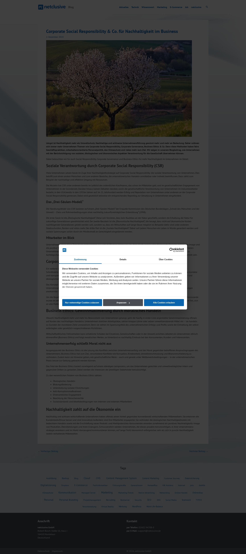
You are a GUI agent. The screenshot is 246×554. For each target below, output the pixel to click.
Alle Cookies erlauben (164, 302)
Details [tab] (123, 259)
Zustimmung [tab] (80, 259)
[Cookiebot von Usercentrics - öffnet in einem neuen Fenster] (171, 250)
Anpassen (121, 302)
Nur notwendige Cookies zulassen (82, 302)
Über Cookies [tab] (166, 259)
